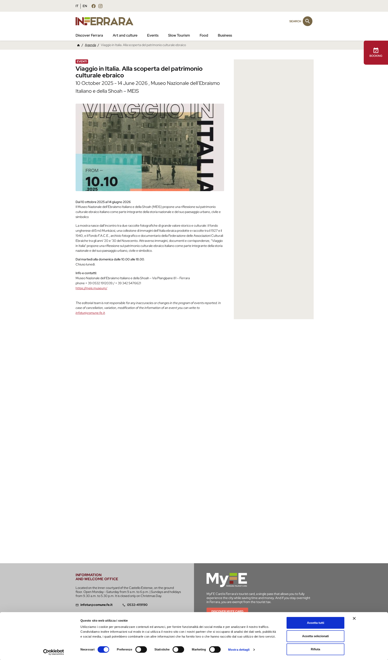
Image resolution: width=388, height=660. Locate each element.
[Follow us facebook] (93, 6)
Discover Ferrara (89, 35)
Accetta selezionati (315, 636)
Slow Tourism (179, 35)
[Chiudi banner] (354, 618)
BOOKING (375, 56)
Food (204, 35)
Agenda (90, 45)
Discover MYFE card (227, 611)
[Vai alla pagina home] (78, 45)
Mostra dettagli (239, 649)
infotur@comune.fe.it (90, 313)
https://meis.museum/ (91, 288)
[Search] (307, 21)
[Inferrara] (107, 21)
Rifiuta (315, 649)
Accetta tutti (315, 622)
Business (225, 35)
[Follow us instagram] (100, 6)
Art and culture (125, 35)
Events (152, 35)
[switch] (141, 649)
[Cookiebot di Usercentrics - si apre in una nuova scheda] (53, 652)
